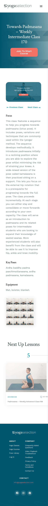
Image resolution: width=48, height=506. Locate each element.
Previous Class (16, 107)
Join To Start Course (24, 52)
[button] (41, 6)
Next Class (33, 107)
